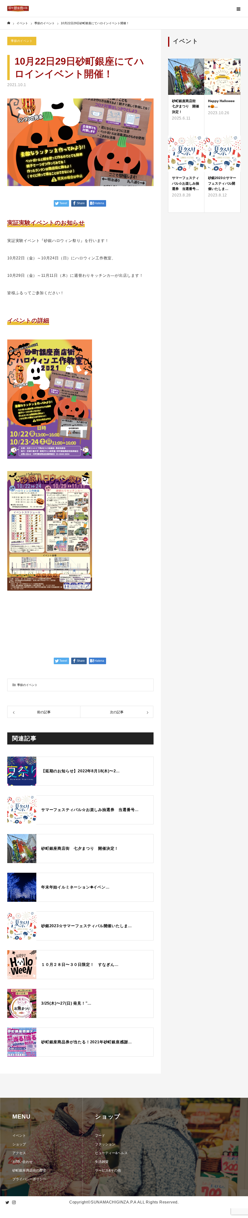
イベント (19, 1135)
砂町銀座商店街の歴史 (29, 1170)
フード (100, 1135)
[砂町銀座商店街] (18, 9)
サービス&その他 (108, 1170)
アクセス (19, 1153)
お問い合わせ (22, 1162)
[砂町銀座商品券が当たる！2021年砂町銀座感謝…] (80, 987)
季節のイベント (22, 41)
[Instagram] (13, 1202)
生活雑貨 (101, 1162)
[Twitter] (7, 1202)
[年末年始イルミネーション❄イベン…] (80, 864)
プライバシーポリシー (29, 1179)
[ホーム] (8, 23)
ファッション (105, 1144)
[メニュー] (238, 8)
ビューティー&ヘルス (111, 1153)
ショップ (19, 1144)
